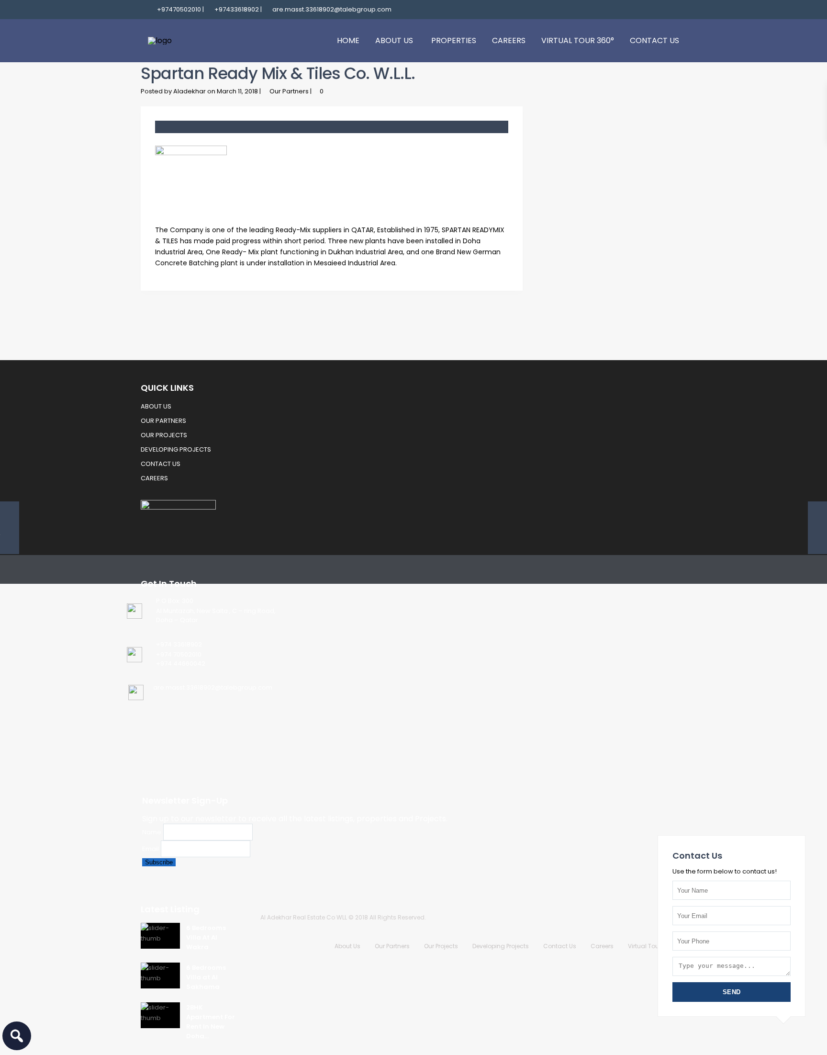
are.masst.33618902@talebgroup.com (212, 687)
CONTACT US (654, 40)
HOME (348, 40)
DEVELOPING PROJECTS (176, 449)
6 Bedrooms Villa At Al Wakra (206, 937)
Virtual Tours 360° (653, 946)
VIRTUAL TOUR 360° (577, 40)
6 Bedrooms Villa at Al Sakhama (206, 977)
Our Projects (441, 946)
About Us (347, 946)
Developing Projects (500, 946)
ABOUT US (394, 40)
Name (151, 832)
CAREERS (508, 40)
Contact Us (559, 946)
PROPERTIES (453, 40)
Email (150, 848)
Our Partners (289, 91)
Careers (602, 946)
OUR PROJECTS (164, 435)
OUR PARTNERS (163, 420)
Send (732, 992)
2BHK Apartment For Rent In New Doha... (210, 1022)
